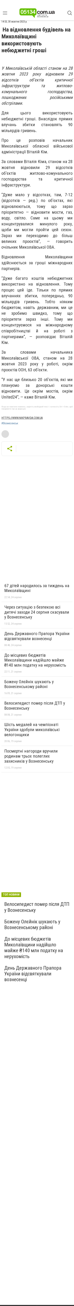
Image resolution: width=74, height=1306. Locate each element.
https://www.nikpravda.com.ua (22, 418)
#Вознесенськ (9, 423)
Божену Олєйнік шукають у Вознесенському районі (29, 684)
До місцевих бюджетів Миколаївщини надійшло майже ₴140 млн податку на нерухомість (35, 660)
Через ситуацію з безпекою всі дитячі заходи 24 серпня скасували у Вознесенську (36, 612)
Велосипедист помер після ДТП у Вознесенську (34, 706)
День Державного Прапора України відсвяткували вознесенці (37, 636)
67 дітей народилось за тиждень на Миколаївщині (36, 588)
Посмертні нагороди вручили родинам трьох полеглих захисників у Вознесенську (31, 756)
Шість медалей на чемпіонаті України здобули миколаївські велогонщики (32, 729)
